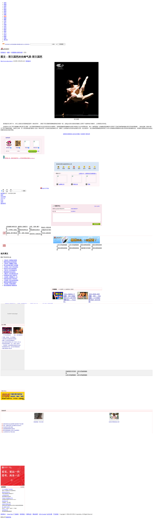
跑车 (10, 278)
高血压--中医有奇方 (46, 227)
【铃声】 (6, 263)
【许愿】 (6, 283)
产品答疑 (55, 514)
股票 (5, 11)
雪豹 (89, 184)
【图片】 (6, 273)
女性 (5, 26)
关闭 (2, 201)
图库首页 (88, 134)
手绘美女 (14, 278)
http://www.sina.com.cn (7, 61)
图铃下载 (3, 257)
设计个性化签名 (13, 267)
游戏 (5, 24)
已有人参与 (97, 206)
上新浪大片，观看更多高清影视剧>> (88, 173)
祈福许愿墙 (12, 283)
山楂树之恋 (61, 184)
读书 (5, 28)
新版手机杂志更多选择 (10, 262)
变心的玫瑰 (7, 265)
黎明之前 (75, 184)
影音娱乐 (3, 52)
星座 (5, 31)
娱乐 (5, 7)
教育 (5, 29)
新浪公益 (8, 257)
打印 (2, 200)
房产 (5, 23)
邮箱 (5, 36)
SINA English (42, 514)
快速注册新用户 (74, 208)
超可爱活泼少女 (13, 273)
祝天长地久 (12, 272)
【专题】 (6, 280)
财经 (5, 9)
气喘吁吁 (14, 275)
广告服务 (16, 514)
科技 (5, 13)
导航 (5, 38)
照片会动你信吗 (13, 280)
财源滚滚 (6, 272)
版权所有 (8, 517)
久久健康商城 (67, 289)
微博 (5, 16)
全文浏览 (3, 196)
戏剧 (8, 52)
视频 (5, 18)
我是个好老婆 (14, 265)
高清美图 (82, 134)
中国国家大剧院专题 (16, 52)
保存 (2, 195)
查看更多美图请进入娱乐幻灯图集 (71, 134)
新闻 (5, 4)
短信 (5, 34)
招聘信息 (28, 514)
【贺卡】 (6, 270)
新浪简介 (3, 514)
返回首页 (3, 203)
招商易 (72, 289)
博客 (5, 14)
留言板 (2, 193)
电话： (6, 193)
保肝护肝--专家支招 (35, 233)
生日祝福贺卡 (13, 270)
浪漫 (10, 275)
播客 (5, 19)
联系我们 (22, 514)
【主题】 (6, 277)
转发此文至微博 (45, 188)
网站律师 (35, 514)
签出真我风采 (7, 285)
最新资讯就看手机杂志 (10, 282)
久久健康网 (61, 289)
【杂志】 (6, 260)
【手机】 (6, 267)
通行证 (6, 39)
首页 (5, 2)
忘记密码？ (73, 211)
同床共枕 (6, 278)
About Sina (10, 514)
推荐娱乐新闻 (13, 260)
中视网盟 (54, 289)
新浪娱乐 (28, 61)
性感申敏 (6, 275)
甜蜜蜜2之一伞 (13, 277)
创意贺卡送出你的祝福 (10, 268)
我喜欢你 (14, 285)
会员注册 (49, 514)
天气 (5, 33)
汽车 (5, 21)
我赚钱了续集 (13, 263)
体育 (5, 6)
